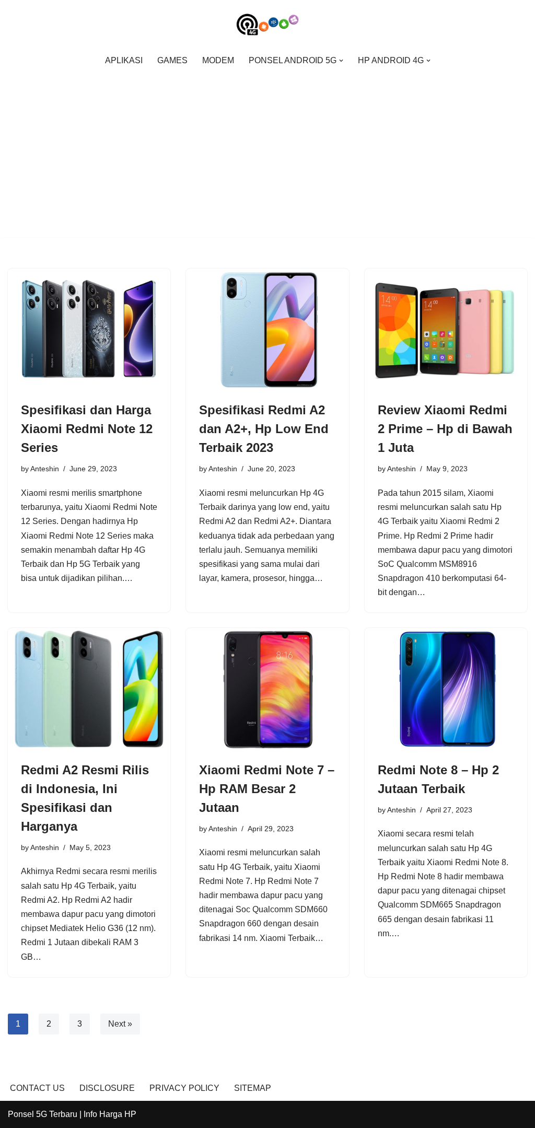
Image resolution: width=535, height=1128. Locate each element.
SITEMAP (252, 1088)
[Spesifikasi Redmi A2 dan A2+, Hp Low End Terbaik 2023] (267, 329)
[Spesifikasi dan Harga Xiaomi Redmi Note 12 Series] (89, 329)
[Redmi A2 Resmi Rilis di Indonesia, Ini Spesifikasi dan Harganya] (89, 689)
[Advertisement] (267, 150)
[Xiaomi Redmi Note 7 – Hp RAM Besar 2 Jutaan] (267, 689)
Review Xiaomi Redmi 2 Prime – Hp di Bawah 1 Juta (445, 429)
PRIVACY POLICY (184, 1088)
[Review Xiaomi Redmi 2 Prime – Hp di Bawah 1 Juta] (446, 329)
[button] (341, 61)
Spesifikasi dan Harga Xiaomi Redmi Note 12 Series (87, 429)
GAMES (172, 60)
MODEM (218, 60)
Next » (120, 1023)
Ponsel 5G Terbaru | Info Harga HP (72, 1114)
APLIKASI (124, 60)
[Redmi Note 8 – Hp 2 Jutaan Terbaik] (446, 689)
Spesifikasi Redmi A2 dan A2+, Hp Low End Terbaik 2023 (264, 429)
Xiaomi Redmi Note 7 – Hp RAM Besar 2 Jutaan (266, 789)
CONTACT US (37, 1088)
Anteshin (44, 468)
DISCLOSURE (107, 1088)
